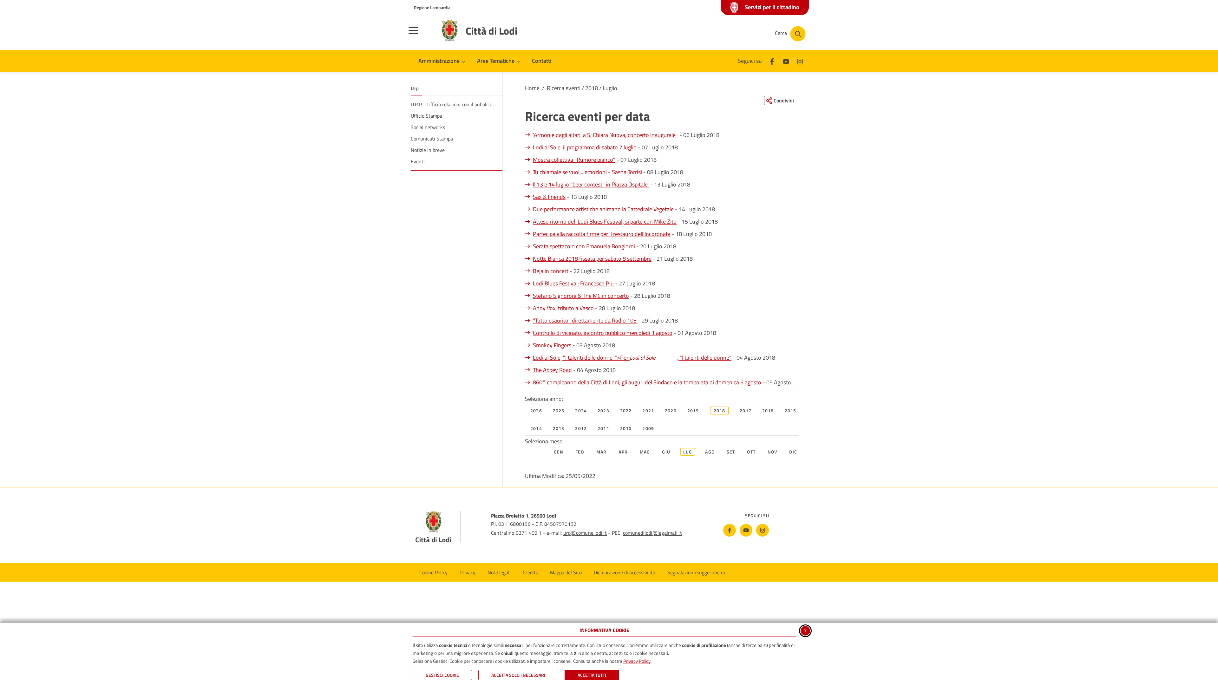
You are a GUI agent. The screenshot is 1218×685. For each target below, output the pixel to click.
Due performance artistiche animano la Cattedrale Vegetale (603, 209)
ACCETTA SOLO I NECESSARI (518, 675)
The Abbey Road (552, 370)
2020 (671, 410)
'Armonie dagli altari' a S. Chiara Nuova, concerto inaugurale (605, 135)
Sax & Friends (549, 196)
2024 (581, 410)
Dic (793, 451)
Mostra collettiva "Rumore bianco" (574, 159)
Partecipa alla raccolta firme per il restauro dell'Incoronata (602, 234)
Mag (645, 451)
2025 (559, 410)
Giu (666, 451)
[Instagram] (800, 60)
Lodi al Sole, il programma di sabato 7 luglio (585, 147)
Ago (710, 451)
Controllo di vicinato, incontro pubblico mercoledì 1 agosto (602, 333)
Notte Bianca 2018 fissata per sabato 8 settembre (592, 258)
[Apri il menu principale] (421, 34)
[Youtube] (786, 60)
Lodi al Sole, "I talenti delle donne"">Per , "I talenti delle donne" (632, 357)
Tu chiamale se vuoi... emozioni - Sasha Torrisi (587, 172)
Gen (559, 451)
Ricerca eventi (563, 88)
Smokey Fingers (552, 345)
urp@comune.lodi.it (585, 533)
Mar (601, 451)
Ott (751, 451)
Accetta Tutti (592, 675)
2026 (536, 410)
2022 (626, 410)
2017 (745, 410)
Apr (623, 451)
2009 (648, 428)
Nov (772, 451)
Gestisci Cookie (442, 675)
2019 (693, 410)
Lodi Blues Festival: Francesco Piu (573, 283)
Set (731, 451)
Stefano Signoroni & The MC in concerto (581, 295)
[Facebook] (772, 60)
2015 (790, 410)
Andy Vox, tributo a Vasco (563, 308)
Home (532, 88)
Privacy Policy (636, 661)
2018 (591, 88)
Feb (579, 451)
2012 (581, 428)
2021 (648, 410)
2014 (536, 428)
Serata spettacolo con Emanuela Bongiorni (584, 246)
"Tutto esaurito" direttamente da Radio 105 (585, 320)
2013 (559, 428)
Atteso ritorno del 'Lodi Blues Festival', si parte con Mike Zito (605, 221)
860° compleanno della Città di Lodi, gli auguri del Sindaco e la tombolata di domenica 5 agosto (647, 382)
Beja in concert (550, 271)
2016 (768, 410)
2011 (603, 428)
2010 (626, 428)
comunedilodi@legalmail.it (652, 533)
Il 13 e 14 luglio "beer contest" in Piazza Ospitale (591, 184)
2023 (603, 410)
